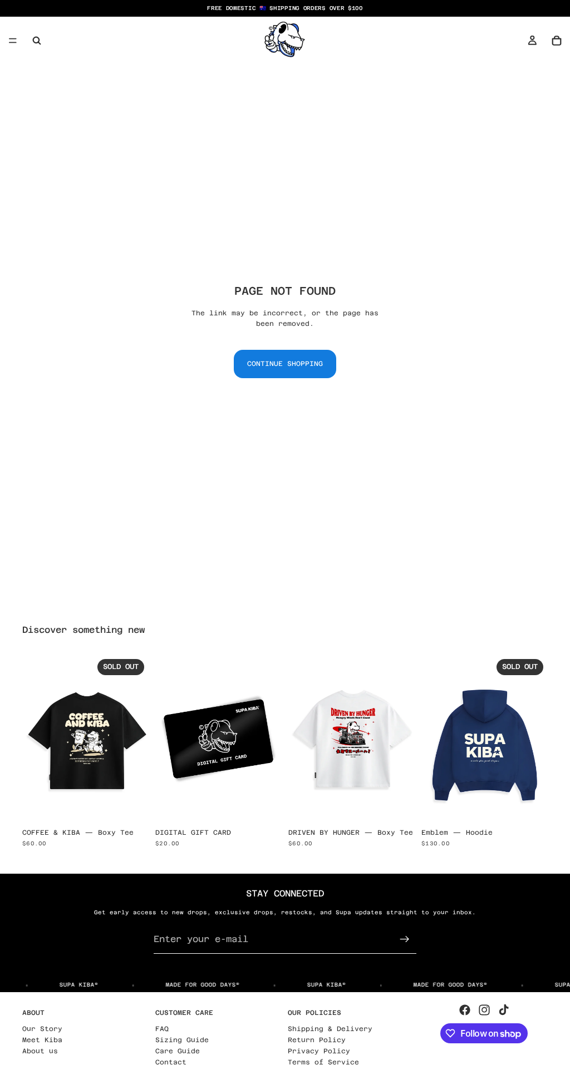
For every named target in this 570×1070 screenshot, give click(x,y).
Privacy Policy (319, 1051)
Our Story (42, 1029)
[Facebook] (464, 1010)
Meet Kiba (42, 1040)
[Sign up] (404, 939)
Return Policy (317, 1040)
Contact (170, 1062)
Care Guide (177, 1051)
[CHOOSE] (264, 806)
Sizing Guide (182, 1040)
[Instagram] (484, 1010)
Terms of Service (323, 1062)
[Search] (36, 40)
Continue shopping (285, 364)
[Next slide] (136, 738)
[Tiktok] (503, 1010)
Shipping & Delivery (330, 1029)
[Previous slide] (34, 738)
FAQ (162, 1029)
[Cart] (556, 40)
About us (40, 1051)
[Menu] (13, 40)
